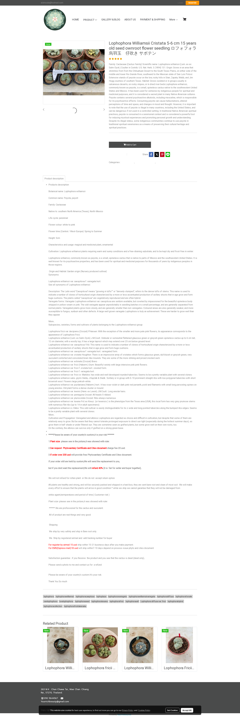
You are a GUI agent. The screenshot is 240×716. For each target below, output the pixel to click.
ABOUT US (130, 19)
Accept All (187, 710)
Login (180, 3)
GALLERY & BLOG (110, 19)
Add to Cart (131, 145)
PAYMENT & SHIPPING (152, 19)
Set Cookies (172, 710)
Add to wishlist (117, 154)
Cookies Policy (144, 710)
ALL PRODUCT (127, 162)
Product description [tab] (54, 178)
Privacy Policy (127, 710)
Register (192, 3)
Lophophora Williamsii (145, 162)
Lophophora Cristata (166, 162)
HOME (75, 19)
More (172, 19)
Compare (135, 154)
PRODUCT (89, 19)
